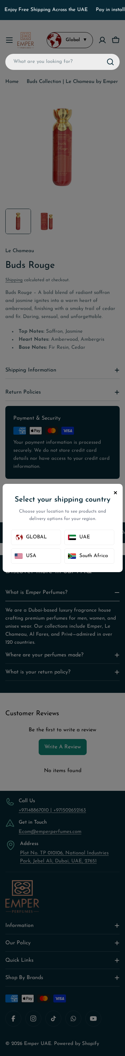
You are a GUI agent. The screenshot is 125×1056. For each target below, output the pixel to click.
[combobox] (62, 62)
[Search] (110, 62)
